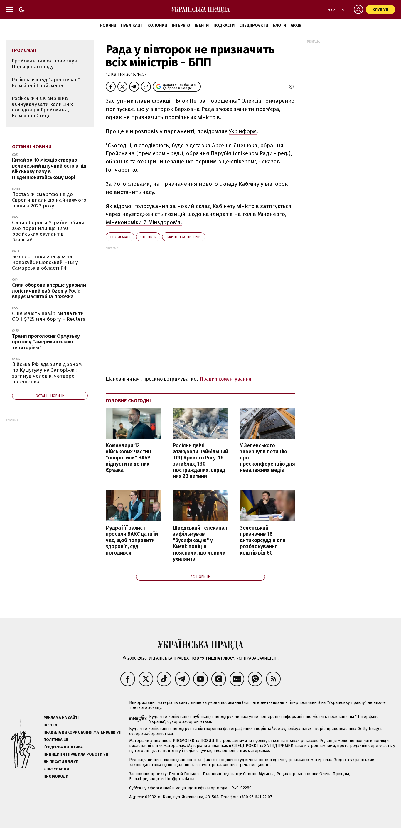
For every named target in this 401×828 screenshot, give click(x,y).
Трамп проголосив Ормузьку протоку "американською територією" (46, 342)
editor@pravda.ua (177, 778)
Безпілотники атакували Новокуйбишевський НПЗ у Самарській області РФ (45, 262)
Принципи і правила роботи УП (75, 754)
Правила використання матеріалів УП (82, 732)
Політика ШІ (55, 739)
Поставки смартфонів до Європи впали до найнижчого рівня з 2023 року (49, 200)
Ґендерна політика (63, 747)
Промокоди (55, 776)
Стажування (56, 769)
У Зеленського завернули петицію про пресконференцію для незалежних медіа (267, 458)
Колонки (157, 25)
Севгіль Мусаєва (258, 773)
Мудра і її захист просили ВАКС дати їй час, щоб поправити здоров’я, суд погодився (132, 540)
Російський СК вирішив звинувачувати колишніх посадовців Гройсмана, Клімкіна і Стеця (42, 107)
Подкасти (224, 25)
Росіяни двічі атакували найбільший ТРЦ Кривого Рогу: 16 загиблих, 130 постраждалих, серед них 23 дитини (200, 461)
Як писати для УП (61, 761)
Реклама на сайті (61, 717)
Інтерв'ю (181, 25)
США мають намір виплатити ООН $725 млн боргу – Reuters (48, 316)
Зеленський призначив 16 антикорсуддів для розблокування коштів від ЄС (263, 540)
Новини (108, 25)
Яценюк (148, 237)
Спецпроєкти (253, 25)
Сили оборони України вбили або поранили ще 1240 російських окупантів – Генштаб (48, 231)
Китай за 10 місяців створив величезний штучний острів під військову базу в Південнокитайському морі (49, 168)
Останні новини (32, 146)
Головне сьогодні (128, 400)
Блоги (279, 25)
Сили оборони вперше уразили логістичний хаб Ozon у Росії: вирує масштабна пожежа (49, 291)
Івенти (202, 25)
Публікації (132, 25)
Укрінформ (243, 131)
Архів (296, 25)
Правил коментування (225, 379)
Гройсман (120, 237)
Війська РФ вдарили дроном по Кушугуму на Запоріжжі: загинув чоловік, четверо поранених (47, 373)
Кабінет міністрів (183, 237)
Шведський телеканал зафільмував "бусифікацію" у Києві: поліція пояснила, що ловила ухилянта (200, 543)
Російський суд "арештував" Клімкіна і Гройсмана (46, 83)
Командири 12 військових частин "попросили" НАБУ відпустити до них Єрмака (128, 458)
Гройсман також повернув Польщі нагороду (44, 64)
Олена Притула (334, 773)
